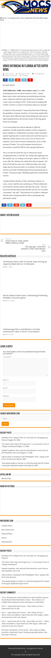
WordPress (21, 648)
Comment (7, 357)
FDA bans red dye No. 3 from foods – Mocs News (20, 630)
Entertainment (7, 542)
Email (5, 388)
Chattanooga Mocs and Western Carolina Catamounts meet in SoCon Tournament (21, 330)
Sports (4, 538)
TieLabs (40, 648)
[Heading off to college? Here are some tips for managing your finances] (7, 493)
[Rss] (26, 651)
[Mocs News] (25, 7)
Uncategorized (13, 18)
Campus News (7, 526)
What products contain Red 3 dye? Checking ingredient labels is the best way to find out (24, 632)
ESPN (24, 102)
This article (21, 144)
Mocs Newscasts (8, 530)
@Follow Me (5, 474)
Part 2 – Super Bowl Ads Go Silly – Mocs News (19, 621)
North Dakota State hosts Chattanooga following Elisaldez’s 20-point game (25, 296)
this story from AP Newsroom (33, 139)
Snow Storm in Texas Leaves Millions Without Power (16, 241)
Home (4, 18)
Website (6, 396)
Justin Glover (9, 74)
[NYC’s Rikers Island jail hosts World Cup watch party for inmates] (43, 510)
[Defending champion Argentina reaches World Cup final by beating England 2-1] (31, 510)
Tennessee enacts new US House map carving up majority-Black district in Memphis (25, 262)
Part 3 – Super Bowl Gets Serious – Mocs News (19, 606)
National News (7, 534)
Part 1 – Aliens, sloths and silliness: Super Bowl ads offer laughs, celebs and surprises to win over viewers (25, 615)
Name (6, 380)
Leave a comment (11, 75)
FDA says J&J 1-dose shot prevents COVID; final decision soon (33, 248)
